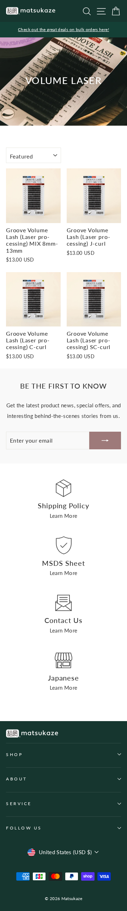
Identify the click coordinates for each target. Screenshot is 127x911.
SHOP (14, 754)
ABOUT (16, 778)
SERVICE (19, 803)
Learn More (64, 516)
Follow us (24, 828)
